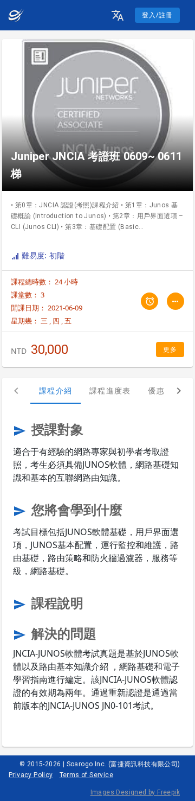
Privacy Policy (31, 775)
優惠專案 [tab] (164, 390)
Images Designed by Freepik (135, 792)
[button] (118, 15)
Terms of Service (86, 775)
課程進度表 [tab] (110, 390)
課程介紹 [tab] (55, 390)
